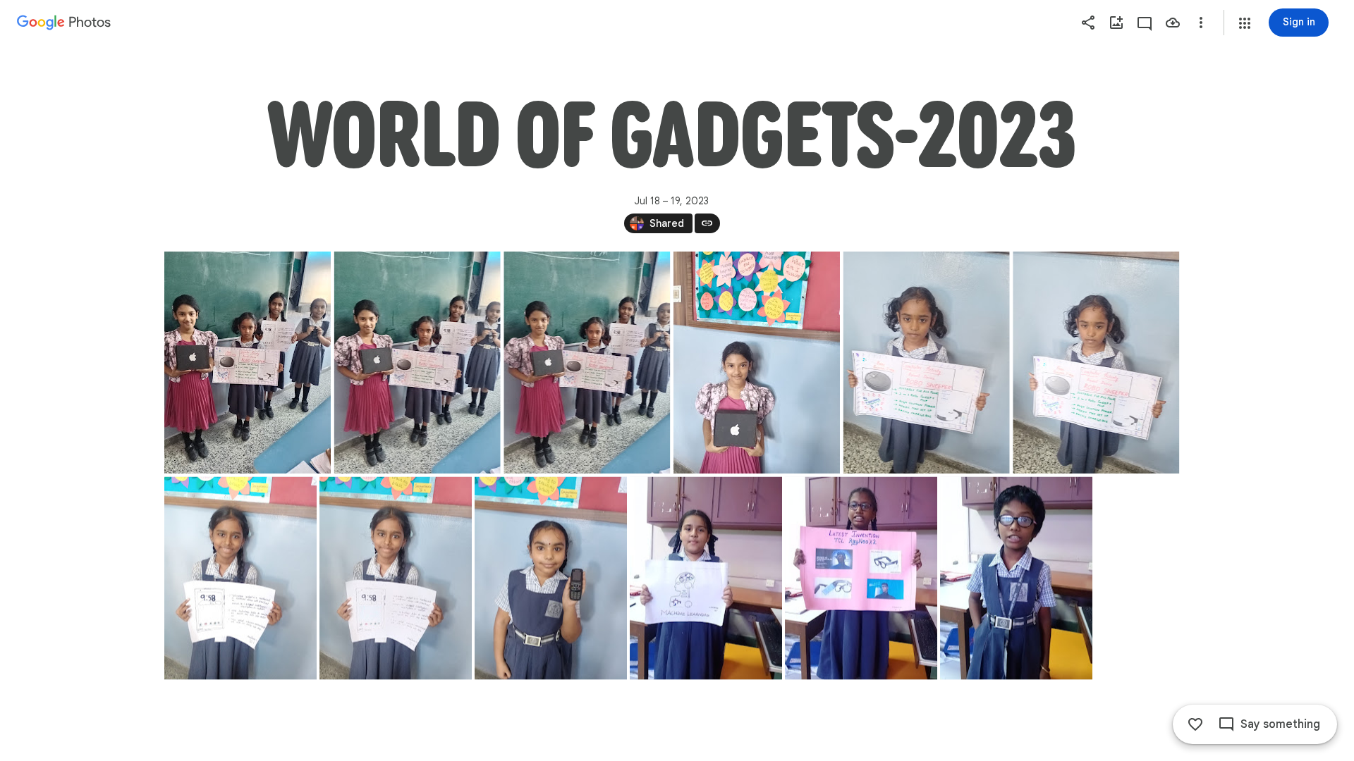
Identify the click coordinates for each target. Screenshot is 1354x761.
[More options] (1201, 22)
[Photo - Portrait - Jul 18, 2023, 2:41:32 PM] (247, 363)
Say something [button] (1280, 724)
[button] (1245, 23)
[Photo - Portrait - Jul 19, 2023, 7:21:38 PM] (706, 578)
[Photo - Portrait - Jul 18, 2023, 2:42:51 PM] (240, 578)
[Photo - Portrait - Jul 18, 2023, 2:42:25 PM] (1096, 363)
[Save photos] (1173, 22)
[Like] (1195, 724)
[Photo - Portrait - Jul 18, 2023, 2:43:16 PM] (551, 578)
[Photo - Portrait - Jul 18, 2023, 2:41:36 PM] (417, 363)
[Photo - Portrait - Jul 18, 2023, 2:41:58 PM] (756, 363)
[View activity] (1144, 22)
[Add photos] (1116, 22)
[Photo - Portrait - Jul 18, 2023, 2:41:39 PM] (587, 363)
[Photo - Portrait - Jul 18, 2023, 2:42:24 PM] (926, 363)
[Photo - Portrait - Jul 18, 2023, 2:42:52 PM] (395, 578)
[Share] (1088, 22)
